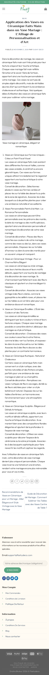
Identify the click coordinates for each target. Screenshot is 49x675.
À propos (9, 619)
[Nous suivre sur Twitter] (12, 578)
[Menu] (3, 8)
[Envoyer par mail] (27, 481)
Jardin (34, 667)
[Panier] (45, 9)
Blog (24, 18)
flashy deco (38, 50)
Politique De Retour (14, 604)
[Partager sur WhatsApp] (12, 481)
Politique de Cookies (24, 663)
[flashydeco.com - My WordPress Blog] (24, 9)
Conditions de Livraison (15, 598)
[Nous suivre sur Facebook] (4, 578)
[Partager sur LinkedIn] (37, 481)
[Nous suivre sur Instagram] (8, 578)
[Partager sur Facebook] (17, 481)
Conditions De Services (15, 625)
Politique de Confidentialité (24, 665)
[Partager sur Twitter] (22, 481)
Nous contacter (12, 636)
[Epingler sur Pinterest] (32, 481)
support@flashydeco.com (20, 555)
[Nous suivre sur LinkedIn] (16, 578)
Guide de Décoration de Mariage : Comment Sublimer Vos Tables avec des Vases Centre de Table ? (36, 500)
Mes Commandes (12, 593)
